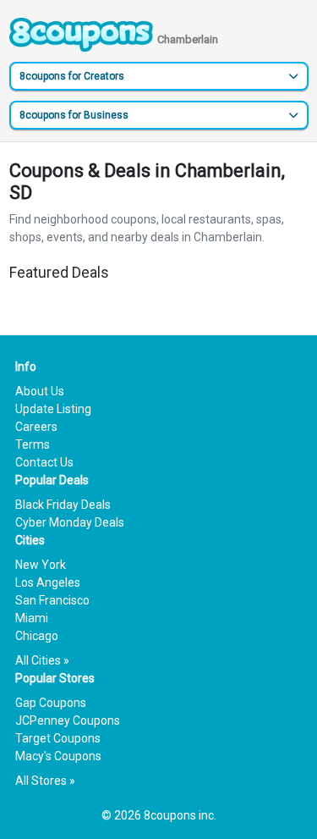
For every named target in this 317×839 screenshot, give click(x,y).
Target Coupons (58, 738)
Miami (31, 618)
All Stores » (45, 780)
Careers (36, 426)
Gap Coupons (50, 702)
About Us (39, 391)
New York (40, 564)
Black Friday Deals (63, 504)
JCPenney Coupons (67, 720)
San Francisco (52, 600)
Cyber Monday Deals (69, 522)
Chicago (36, 636)
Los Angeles (47, 582)
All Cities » (42, 660)
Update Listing (53, 409)
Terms (32, 444)
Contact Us (44, 462)
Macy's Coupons (58, 756)
